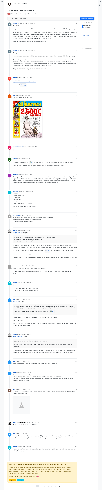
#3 (76, 77)
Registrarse (13, 480)
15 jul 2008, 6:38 (33, 146)
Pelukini (15, 230)
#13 (76, 299)
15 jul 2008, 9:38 (28, 191)
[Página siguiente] (68, 486)
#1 (76, 23)
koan (14, 299)
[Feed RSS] (36, 14)
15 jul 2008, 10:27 (25, 433)
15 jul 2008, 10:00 (30, 215)
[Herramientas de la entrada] (75, 46)
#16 (76, 372)
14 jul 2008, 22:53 (27, 77)
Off (8, 13)
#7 (76, 174)
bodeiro (15, 77)
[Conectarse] (99, 2)
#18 (76, 422)
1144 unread (86, 35)
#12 (76, 282)
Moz (14, 95)
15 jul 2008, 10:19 (25, 299)
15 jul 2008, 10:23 (26, 372)
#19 (76, 433)
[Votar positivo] (67, 46)
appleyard (15, 174)
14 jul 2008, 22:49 (30, 23)
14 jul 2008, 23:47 (25, 95)
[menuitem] (99, 2)
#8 (76, 191)
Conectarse (21, 480)
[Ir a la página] (55, 486)
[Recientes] (2, 2)
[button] (2, 488)
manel (14, 372)
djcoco (14, 422)
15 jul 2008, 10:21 (25, 361)
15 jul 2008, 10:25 (35, 422)
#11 (76, 265)
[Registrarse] (99, 5)
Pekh (14, 389)
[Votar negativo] (72, 46)
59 (63, 486)
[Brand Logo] (10, 4)
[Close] (75, 464)
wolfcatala (15, 191)
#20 (76, 446)
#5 (76, 146)
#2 (76, 50)
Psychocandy (16, 215)
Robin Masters (16, 23)
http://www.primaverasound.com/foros (24, 82)
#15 (76, 361)
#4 (76, 95)
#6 (76, 158)
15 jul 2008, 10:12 (27, 230)
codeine (15, 158)
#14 (76, 334)
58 (59, 486)
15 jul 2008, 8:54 (27, 158)
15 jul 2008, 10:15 (28, 282)
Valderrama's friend (18, 146)
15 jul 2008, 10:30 (28, 446)
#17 (76, 389)
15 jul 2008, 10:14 (30, 265)
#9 (76, 215)
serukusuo (15, 282)
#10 (76, 230)
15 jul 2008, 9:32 (28, 174)
